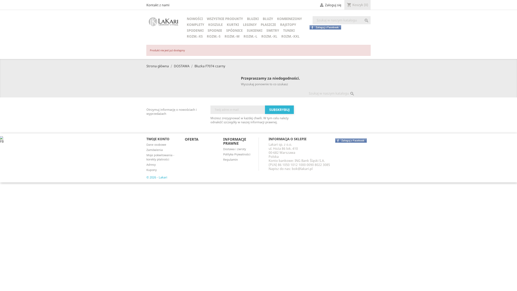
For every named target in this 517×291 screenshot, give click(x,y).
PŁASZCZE (268, 24)
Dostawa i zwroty (234, 149)
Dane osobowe (156, 145)
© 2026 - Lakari (156, 177)
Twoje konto (157, 139)
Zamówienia (154, 150)
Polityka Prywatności (236, 154)
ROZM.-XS (195, 36)
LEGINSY (250, 24)
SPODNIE (215, 30)
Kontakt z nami (157, 5)
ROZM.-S (214, 36)
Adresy (151, 165)
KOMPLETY (195, 24)
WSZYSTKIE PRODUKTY (225, 19)
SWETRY (272, 30)
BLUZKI (253, 19)
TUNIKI (289, 30)
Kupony (151, 170)
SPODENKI (195, 30)
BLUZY (268, 19)
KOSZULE (215, 24)
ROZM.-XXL (290, 36)
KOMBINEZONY (289, 19)
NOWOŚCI (195, 19)
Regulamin (230, 159)
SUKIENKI (254, 30)
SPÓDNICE (234, 30)
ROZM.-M (232, 36)
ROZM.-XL (269, 36)
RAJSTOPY (288, 24)
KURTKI (233, 24)
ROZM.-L (250, 36)
